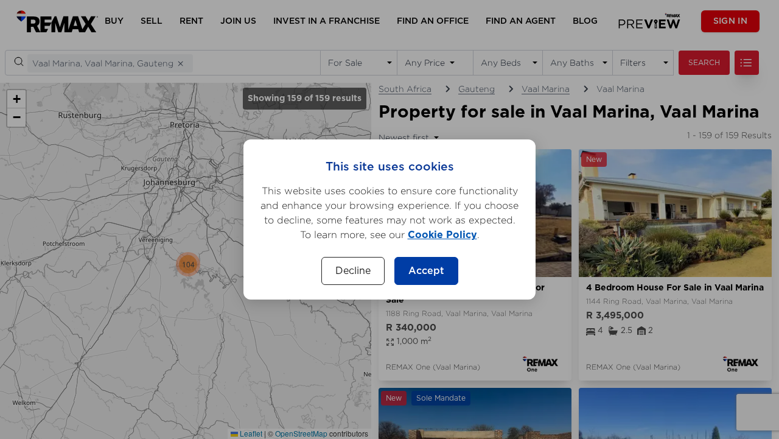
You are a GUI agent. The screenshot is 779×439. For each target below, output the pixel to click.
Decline (353, 271)
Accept (426, 271)
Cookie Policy (442, 235)
